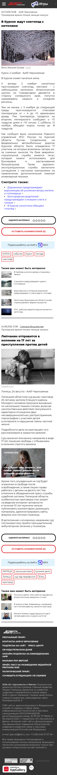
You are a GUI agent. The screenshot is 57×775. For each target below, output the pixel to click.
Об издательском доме (17, 649)
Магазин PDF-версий (15, 660)
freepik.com (7, 386)
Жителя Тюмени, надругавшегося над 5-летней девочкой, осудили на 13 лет (32, 615)
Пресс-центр (36, 645)
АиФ (28, 67)
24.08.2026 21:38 (9, 326)
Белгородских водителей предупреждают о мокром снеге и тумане (25, 199)
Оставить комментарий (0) (29, 231)
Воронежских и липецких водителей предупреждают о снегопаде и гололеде (32, 292)
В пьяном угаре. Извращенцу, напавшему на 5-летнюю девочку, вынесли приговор (33, 605)
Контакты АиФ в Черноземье (20, 641)
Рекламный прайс (13, 637)
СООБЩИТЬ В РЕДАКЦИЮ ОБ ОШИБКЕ (24, 675)
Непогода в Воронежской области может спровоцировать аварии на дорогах (33, 301)
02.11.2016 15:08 (8, 12)
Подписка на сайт (14, 645)
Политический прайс (16, 671)
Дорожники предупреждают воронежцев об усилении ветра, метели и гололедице (29, 190)
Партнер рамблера (43, 761)
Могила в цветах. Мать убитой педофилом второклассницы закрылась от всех (33, 596)
